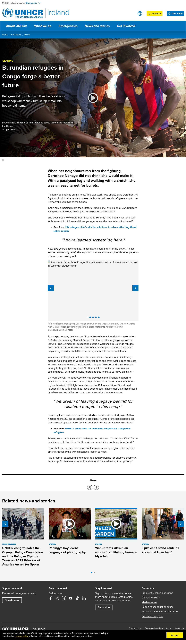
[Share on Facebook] (96, 487)
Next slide (135, 288)
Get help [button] (177, 13)
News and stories (97, 26)
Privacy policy (135, 628)
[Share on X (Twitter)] (89, 487)
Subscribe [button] (104, 607)
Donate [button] (156, 13)
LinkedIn (84, 598)
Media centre (149, 602)
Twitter (64, 598)
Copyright (179, 628)
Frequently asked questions (157, 593)
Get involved (126, 26)
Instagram (57, 598)
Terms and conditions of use (158, 628)
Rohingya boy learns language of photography (67, 550)
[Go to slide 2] (95, 573)
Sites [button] (139, 13)
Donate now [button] (12, 600)
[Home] (22, 13)
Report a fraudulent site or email (160, 611)
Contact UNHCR (151, 597)
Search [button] (130, 13)
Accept (174, 635)
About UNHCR (16, 26)
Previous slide (51, 288)
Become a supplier (152, 616)
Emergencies (68, 26)
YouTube (71, 598)
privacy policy (22, 636)
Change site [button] (31, 2)
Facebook (50, 598)
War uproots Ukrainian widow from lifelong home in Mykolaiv (116, 552)
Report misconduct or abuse (158, 606)
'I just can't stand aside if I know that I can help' (160, 550)
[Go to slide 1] (92, 573)
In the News (15, 34)
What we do (42, 26)
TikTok (77, 598)
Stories (27, 34)
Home (5, 34)
